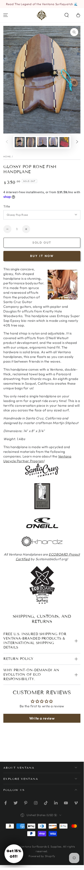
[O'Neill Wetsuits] (42, 528)
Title (6, 206)
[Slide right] (77, 142)
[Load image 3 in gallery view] (42, 142)
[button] (66, 15)
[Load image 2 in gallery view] (31, 142)
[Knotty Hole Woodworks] (42, 508)
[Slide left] (7, 142)
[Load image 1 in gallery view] (20, 142)
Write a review (42, 718)
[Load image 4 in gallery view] (53, 142)
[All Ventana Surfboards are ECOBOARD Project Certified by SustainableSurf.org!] (42, 603)
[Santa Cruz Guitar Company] (42, 476)
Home (7, 156)
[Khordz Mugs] (42, 546)
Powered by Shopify (42, 856)
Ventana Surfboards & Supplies (40, 846)
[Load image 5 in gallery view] (64, 142)
